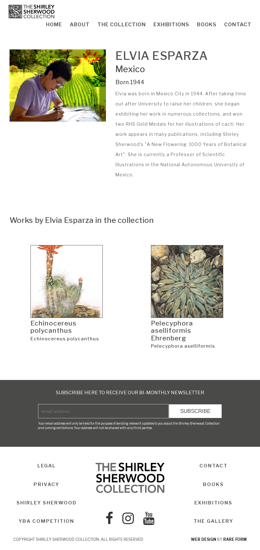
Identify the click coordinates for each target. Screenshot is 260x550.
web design (203, 539)
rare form (235, 539)
